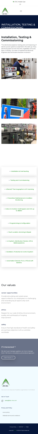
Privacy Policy (13, 427)
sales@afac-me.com (11, 400)
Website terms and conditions (11, 415)
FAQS (27, 427)
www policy (6, 412)
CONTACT (21, 427)
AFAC (15, 430)
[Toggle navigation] (21, 11)
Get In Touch (7, 357)
